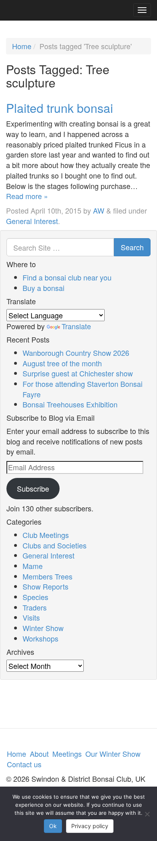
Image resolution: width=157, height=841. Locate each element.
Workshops (40, 638)
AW (98, 210)
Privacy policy (89, 825)
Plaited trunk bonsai (59, 107)
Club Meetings (46, 535)
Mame (33, 566)
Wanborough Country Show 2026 (76, 352)
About (39, 753)
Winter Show (43, 628)
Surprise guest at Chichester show (78, 373)
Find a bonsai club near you (67, 277)
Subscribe (33, 488)
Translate (76, 326)
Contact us (24, 764)
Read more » (27, 196)
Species (35, 597)
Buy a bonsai (43, 287)
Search (132, 247)
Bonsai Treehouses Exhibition (70, 404)
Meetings (67, 753)
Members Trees (47, 576)
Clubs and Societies (55, 545)
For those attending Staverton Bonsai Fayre (83, 388)
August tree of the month (62, 363)
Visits (31, 617)
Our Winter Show (112, 753)
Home (21, 46)
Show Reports (45, 586)
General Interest (32, 221)
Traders (35, 607)
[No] (147, 814)
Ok (53, 825)
